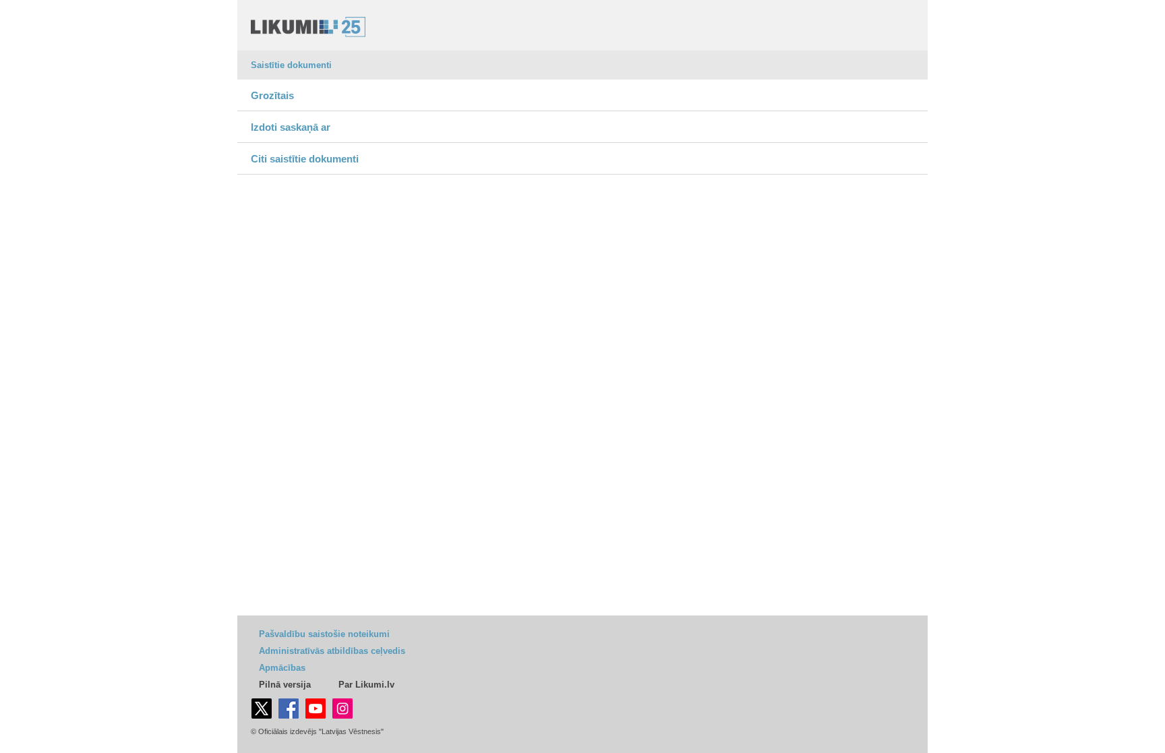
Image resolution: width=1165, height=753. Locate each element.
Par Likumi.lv (366, 685)
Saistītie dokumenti (291, 65)
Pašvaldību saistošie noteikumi (324, 634)
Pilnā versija (285, 685)
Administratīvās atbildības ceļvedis (332, 651)
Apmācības (282, 668)
